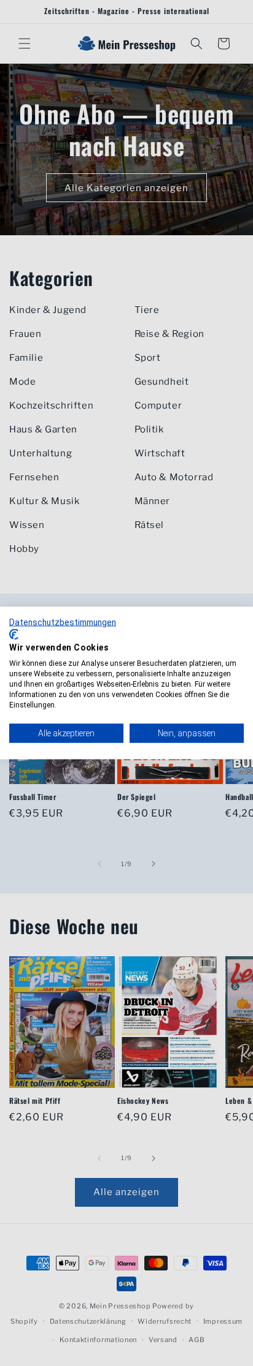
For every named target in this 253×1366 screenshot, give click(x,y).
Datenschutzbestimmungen (62, 622)
